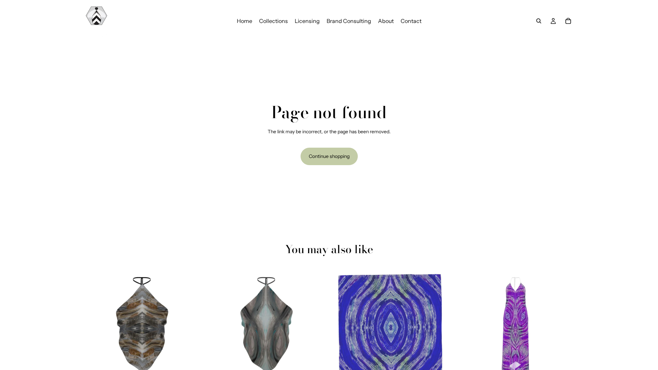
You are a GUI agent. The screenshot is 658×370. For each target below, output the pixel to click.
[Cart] (568, 20)
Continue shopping (329, 156)
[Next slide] (192, 325)
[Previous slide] (92, 325)
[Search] (538, 20)
